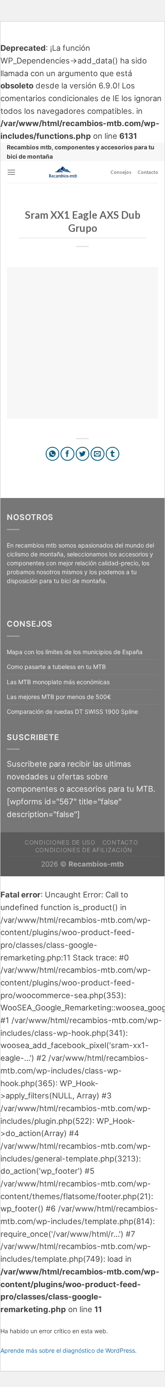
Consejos (121, 172)
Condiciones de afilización (83, 849)
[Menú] (11, 172)
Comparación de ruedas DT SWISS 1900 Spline (72, 711)
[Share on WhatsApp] (53, 454)
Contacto (148, 172)
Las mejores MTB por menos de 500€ (59, 696)
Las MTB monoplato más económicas (58, 681)
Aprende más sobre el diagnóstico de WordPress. (68, 1350)
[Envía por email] (97, 454)
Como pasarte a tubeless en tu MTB (56, 666)
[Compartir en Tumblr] (113, 454)
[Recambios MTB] (63, 172)
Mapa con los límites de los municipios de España (75, 651)
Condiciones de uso (60, 842)
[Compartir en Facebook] (67, 454)
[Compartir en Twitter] (83, 454)
